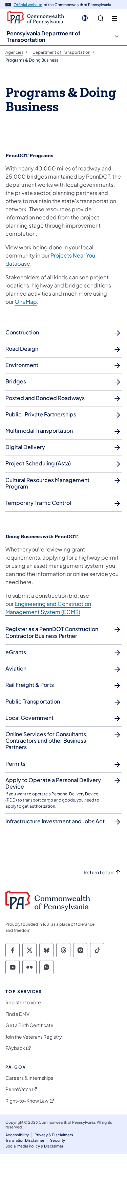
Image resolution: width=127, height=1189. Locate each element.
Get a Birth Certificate (29, 1025)
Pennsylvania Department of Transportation (44, 36)
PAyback (15, 1048)
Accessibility (17, 1135)
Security (57, 1140)
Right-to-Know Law (26, 1101)
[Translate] (85, 18)
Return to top (98, 872)
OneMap (26, 301)
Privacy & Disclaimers (54, 1135)
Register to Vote (23, 1002)
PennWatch (18, 1089)
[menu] (115, 18)
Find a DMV (17, 1014)
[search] (101, 18)
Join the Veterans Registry (33, 1037)
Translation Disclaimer (24, 1140)
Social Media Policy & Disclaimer (34, 1146)
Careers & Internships (29, 1078)
